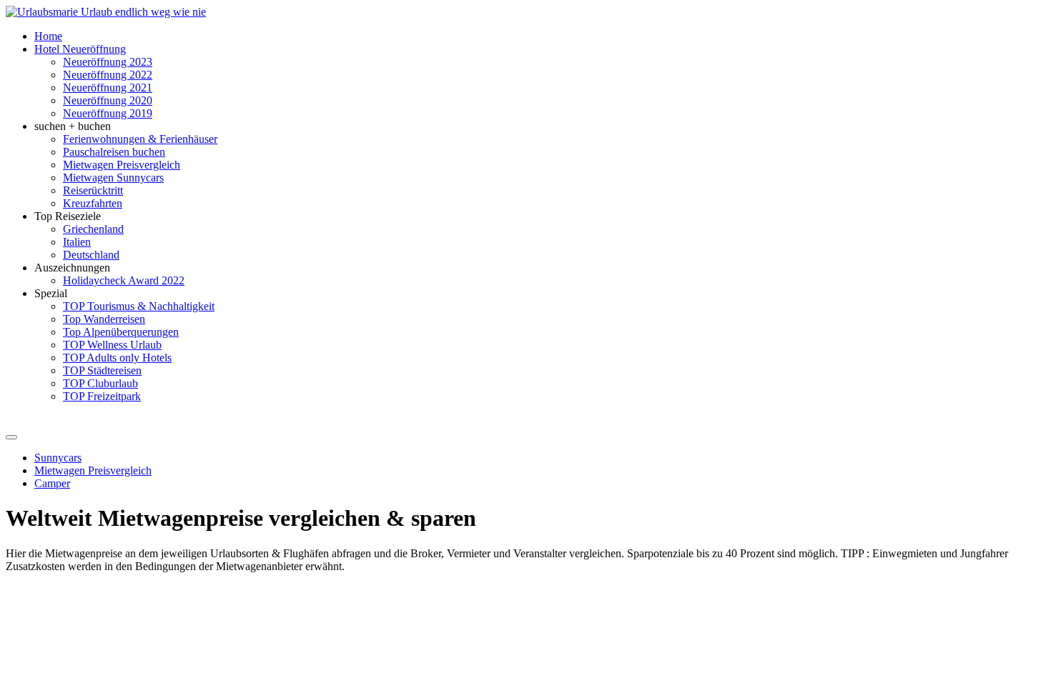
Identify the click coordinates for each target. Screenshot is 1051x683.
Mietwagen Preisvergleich (121, 165)
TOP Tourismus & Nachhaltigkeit (138, 306)
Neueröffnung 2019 (107, 113)
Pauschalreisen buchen (114, 152)
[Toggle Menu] (11, 437)
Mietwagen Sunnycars (113, 177)
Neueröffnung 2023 (107, 62)
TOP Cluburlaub (100, 383)
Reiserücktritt (93, 190)
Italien (77, 242)
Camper (52, 483)
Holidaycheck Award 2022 (123, 280)
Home (48, 36)
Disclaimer (244, 579)
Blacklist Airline (144, 579)
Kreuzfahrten (92, 203)
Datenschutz (304, 579)
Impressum (363, 579)
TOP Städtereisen (102, 370)
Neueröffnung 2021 (107, 87)
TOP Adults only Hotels (117, 358)
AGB (200, 579)
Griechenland (93, 229)
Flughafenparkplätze (53, 579)
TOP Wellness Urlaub (112, 345)
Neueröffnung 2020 (107, 100)
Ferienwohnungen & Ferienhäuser (140, 139)
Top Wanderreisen (104, 319)
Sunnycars (58, 458)
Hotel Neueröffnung (80, 49)
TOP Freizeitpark (102, 396)
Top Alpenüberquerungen (121, 332)
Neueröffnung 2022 (107, 75)
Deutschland (91, 255)
